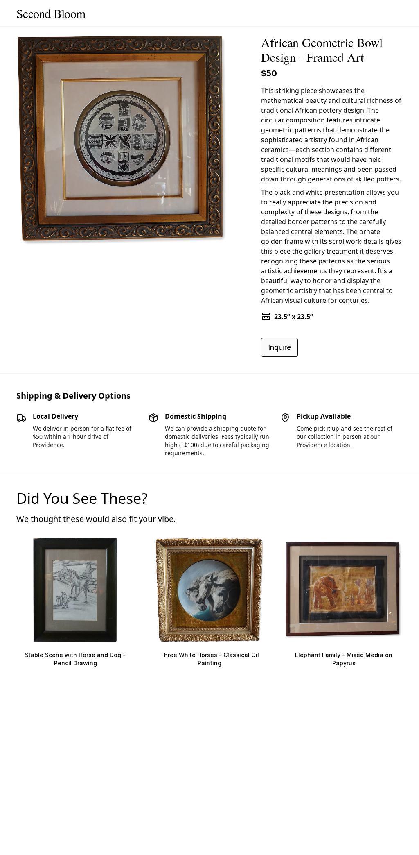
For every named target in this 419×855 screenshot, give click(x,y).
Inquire (279, 347)
